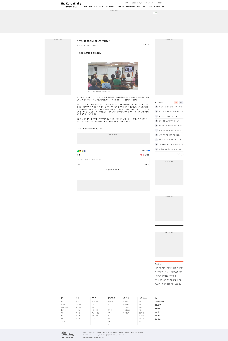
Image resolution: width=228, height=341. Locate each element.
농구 (109, 316)
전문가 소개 (126, 307)
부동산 (78, 313)
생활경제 (78, 304)
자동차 (78, 318)
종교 (93, 307)
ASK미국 (121, 6)
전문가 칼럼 (126, 304)
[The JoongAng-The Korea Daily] (67, 334)
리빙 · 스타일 (95, 313)
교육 (143, 6)
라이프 (101, 6)
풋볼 (109, 318)
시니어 (93, 318)
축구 (109, 324)
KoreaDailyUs (159, 301)
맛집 (140, 321)
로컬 (181, 102)
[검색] (166, 6)
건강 (93, 304)
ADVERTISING (92, 332)
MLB (109, 313)
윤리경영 (121, 332)
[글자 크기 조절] (142, 45)
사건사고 (63, 304)
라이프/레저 (95, 301)
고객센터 (127, 332)
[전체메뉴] (163, 6)
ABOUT (85, 332)
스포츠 (109, 307)
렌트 (140, 304)
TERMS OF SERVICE (112, 332)
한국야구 (110, 310)
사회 (90, 6)
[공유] (148, 45)
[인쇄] (145, 45)
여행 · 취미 (95, 310)
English (141, 3)
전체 (85, 6)
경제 (95, 6)
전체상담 (125, 301)
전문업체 (141, 313)
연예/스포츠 (110, 6)
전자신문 (134, 3)
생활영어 (157, 308)
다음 (182, 154)
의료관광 (157, 6)
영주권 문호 (126, 313)
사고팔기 (141, 316)
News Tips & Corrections (137, 332)
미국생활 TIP (126, 310)
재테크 (78, 310)
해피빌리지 (158, 319)
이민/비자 (63, 310)
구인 (140, 301)
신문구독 (126, 3)
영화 (109, 304)
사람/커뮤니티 (64, 307)
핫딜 (138, 6)
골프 (109, 321)
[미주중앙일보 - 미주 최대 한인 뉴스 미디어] (71, 5)
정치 (62, 316)
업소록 (149, 6)
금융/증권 (78, 307)
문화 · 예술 (95, 316)
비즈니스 (78, 316)
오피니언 (63, 321)
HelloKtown (130, 6)
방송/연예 (110, 301)
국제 (62, 318)
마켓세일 (141, 318)
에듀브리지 (158, 305)
